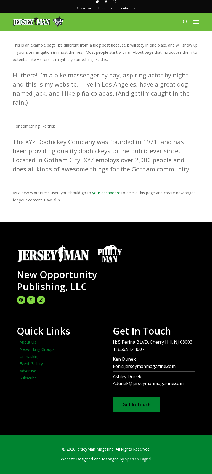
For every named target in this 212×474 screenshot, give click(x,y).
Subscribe (28, 378)
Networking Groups (37, 349)
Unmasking (29, 356)
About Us (28, 342)
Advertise (28, 370)
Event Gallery (31, 363)
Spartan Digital (138, 459)
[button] (196, 22)
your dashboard (106, 192)
